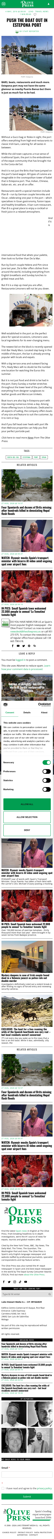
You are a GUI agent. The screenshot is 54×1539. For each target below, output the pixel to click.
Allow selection (27, 817)
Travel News (42, 11)
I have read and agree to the (29, 1488)
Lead (31, 11)
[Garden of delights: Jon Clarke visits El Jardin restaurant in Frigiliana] (27, 685)
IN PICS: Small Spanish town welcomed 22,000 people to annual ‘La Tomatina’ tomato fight (23, 611)
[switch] (46, 771)
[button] (50, 1294)
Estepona (26, 457)
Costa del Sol (13, 457)
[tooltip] (12, 646)
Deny (27, 830)
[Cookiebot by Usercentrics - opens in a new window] (38, 705)
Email (6, 1467)
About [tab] (44, 712)
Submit (27, 1496)
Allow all (27, 804)
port (36, 457)
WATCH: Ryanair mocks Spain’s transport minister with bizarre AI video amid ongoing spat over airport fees (26, 561)
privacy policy (44, 1488)
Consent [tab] (9, 712)
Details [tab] (27, 712)
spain (44, 457)
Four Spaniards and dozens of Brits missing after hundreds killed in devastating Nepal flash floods (26, 510)
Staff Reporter (31, 31)
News (30, 437)
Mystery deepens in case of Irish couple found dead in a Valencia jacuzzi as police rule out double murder (25, 978)
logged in (21, 659)
